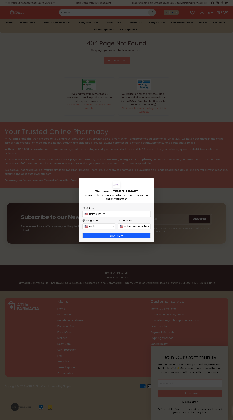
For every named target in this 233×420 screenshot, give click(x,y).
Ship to (90, 208)
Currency (127, 220)
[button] (116, 214)
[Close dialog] (151, 181)
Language (92, 220)
